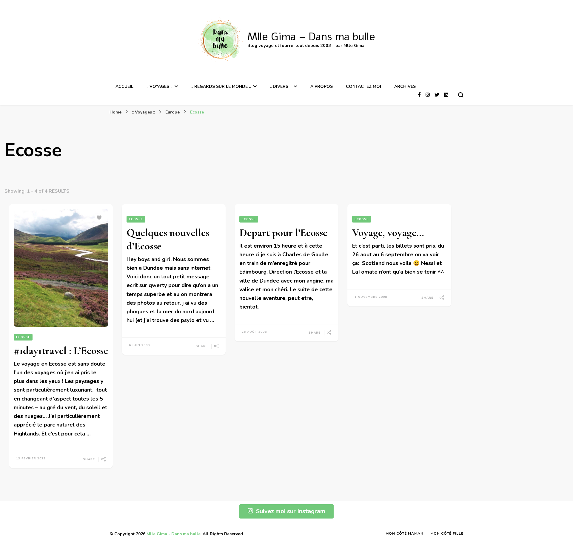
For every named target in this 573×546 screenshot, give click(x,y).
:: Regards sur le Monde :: (221, 86)
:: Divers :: (280, 86)
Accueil (124, 86)
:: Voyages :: (159, 86)
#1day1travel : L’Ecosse (61, 350)
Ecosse (23, 337)
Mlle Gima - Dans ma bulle (174, 534)
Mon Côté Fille (446, 533)
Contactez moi (363, 86)
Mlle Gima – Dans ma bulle (311, 37)
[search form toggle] (460, 95)
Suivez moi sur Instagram (290, 511)
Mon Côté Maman (404, 533)
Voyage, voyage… (388, 232)
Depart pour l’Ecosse (283, 232)
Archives (405, 86)
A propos (321, 86)
